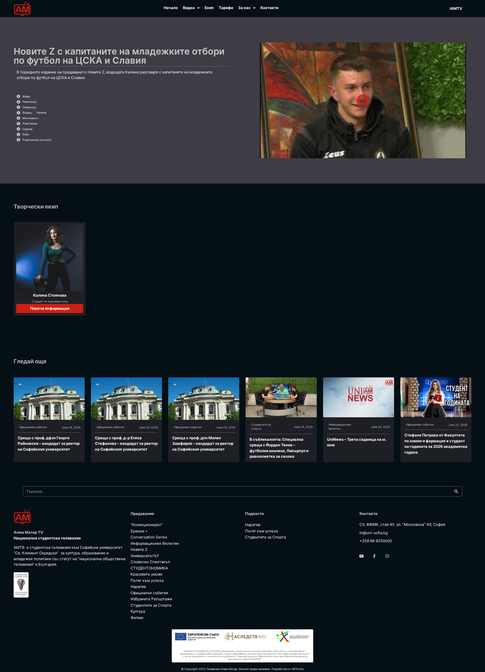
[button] (363, 100)
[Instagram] (387, 556)
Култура (138, 611)
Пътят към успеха (147, 580)
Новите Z (139, 549)
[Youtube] (361, 556)
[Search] (456, 491)
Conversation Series (149, 537)
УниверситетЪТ (145, 555)
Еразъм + (139, 531)
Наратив (138, 586)
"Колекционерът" (147, 524)
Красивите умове (146, 574)
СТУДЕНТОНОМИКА (149, 568)
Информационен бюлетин (340, 427)
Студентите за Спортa (261, 427)
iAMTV (456, 8)
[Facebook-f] (374, 556)
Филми (137, 617)
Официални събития (33, 427)
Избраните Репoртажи (151, 599)
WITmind (297, 669)
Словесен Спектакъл (150, 561)
